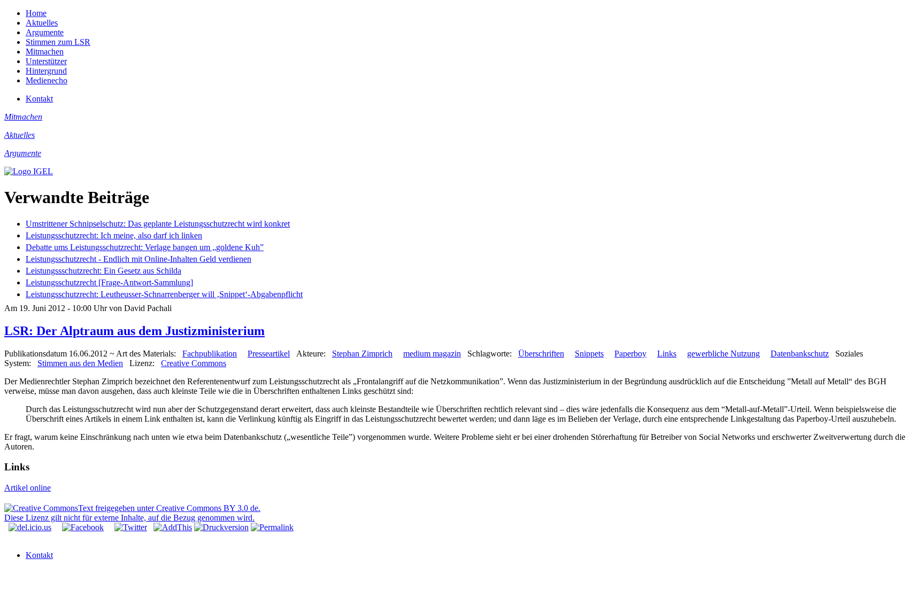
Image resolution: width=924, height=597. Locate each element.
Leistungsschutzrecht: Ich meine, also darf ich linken (114, 235)
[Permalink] (272, 527)
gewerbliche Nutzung (723, 353)
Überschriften (541, 353)
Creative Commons (193, 363)
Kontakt (39, 98)
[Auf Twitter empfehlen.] (130, 527)
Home (36, 13)
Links (666, 353)
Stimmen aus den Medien (80, 363)
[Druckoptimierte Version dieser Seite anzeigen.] (221, 527)
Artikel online (27, 487)
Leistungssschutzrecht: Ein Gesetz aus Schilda (103, 270)
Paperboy (630, 353)
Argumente (45, 32)
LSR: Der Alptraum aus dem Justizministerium (134, 331)
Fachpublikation (209, 353)
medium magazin (432, 353)
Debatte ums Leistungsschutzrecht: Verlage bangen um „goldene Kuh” (145, 247)
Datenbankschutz (800, 353)
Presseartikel (269, 353)
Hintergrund (46, 70)
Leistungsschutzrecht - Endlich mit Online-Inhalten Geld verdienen (138, 258)
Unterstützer (46, 61)
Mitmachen (45, 51)
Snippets (589, 353)
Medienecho (46, 80)
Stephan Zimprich (362, 353)
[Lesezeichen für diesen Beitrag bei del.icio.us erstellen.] (30, 527)
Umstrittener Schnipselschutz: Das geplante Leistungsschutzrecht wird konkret (158, 223)
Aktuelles (42, 22)
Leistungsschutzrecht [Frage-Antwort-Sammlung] (109, 282)
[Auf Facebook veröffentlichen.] (83, 527)
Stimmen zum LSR (58, 41)
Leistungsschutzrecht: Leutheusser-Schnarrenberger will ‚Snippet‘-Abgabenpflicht (164, 294)
